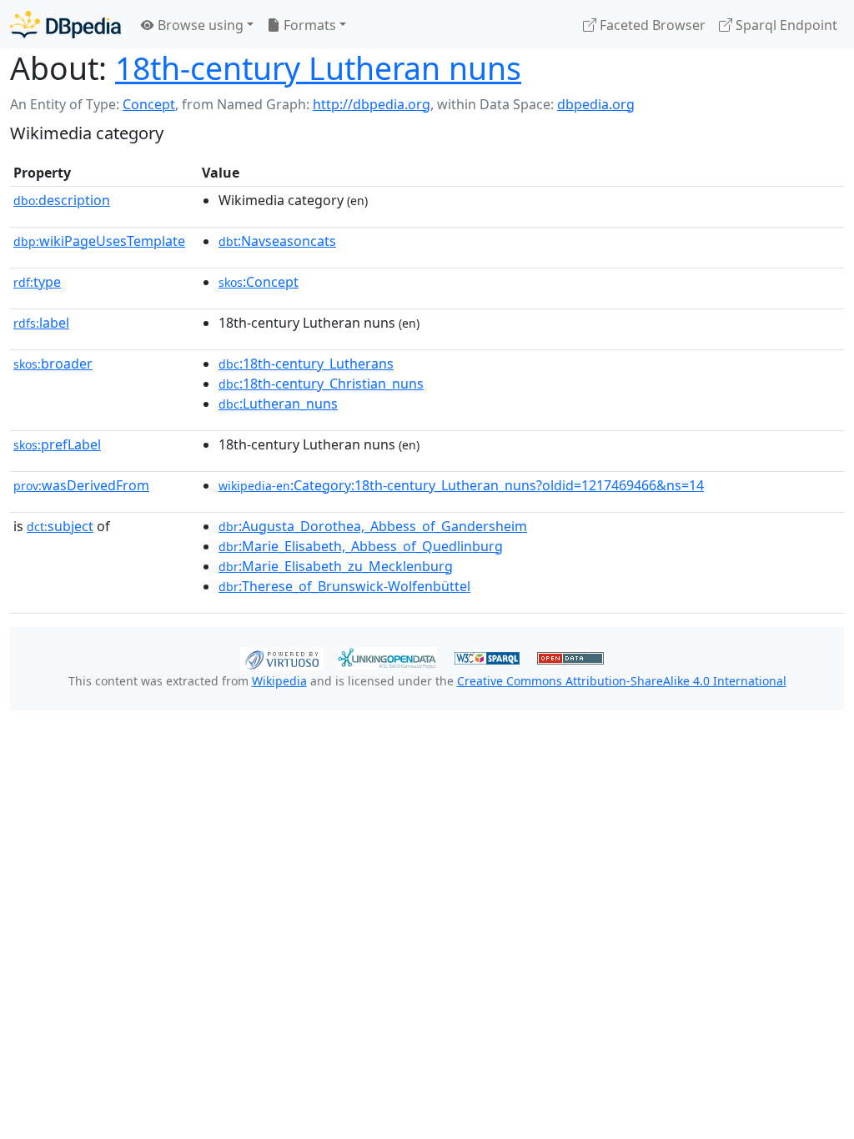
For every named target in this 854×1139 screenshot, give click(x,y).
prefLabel (57, 444)
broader (53, 363)
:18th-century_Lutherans (306, 363)
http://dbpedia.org (371, 104)
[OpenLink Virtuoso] (282, 657)
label (41, 323)
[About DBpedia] (65, 25)
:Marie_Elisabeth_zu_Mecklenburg (336, 566)
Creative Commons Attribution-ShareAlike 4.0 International (621, 681)
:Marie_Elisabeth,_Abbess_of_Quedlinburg (361, 546)
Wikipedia (279, 681)
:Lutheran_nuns (278, 403)
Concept (149, 104)
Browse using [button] (199, 25)
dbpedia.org (596, 104)
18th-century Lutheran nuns (318, 68)
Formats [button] (308, 25)
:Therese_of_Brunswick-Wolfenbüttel (344, 586)
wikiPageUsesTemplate (99, 241)
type (37, 282)
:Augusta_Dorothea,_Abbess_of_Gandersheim (373, 526)
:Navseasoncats (277, 241)
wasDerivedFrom (81, 485)
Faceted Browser (651, 25)
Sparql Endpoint (784, 25)
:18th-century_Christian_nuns (321, 383)
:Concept (259, 282)
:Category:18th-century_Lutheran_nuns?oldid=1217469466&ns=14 (461, 485)
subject (60, 526)
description (61, 200)
